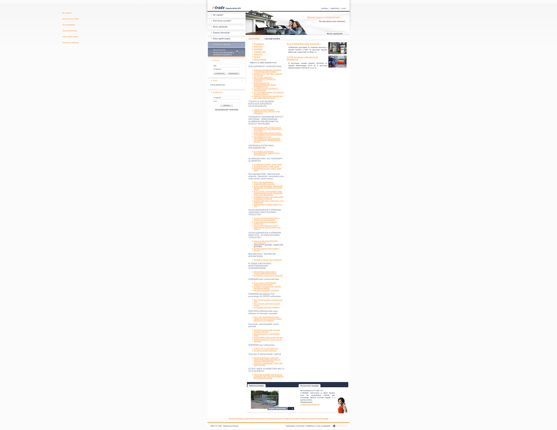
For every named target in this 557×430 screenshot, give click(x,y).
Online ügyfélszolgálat (226, 39)
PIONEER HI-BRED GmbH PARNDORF (268, 260)
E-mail (317, 426)
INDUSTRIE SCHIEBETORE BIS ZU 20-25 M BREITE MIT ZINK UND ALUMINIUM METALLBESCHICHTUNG (269, 376)
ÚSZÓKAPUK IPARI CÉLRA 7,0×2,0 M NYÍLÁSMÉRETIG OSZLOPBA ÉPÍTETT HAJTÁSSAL (268, 129)
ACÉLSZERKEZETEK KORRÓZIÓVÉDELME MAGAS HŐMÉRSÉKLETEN (265, 84)
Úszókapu (269, 418)
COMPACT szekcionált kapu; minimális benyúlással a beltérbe (267, 287)
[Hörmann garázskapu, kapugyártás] (226, 11)
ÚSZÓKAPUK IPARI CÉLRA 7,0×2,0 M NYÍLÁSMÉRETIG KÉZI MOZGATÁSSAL (268, 134)
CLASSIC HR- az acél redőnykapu (266, 348)
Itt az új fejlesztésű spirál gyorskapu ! (304, 43)
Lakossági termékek (272, 39)
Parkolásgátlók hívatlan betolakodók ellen (268, 337)
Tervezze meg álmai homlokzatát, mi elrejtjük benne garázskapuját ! (266, 219)
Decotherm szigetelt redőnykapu (265, 350)
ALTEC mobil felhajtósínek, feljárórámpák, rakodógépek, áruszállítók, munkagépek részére (268, 187)
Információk (300, 426)
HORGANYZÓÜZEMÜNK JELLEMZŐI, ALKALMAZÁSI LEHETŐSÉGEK (268, 71)
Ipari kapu (278, 418)
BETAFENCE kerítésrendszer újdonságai (268, 275)
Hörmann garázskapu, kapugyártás (241, 418)
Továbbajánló (325, 426)
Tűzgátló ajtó (287, 418)
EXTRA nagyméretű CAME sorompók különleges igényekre (267, 331)
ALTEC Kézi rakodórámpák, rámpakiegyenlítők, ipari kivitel (264, 183)
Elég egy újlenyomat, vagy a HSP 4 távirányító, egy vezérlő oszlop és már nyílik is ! (267, 227)
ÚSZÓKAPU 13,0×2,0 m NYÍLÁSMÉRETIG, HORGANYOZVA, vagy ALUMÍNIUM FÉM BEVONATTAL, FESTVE (267, 139)
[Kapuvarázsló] (226, 56)
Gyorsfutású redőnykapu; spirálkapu (267, 307)
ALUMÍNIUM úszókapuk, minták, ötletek (268, 164)
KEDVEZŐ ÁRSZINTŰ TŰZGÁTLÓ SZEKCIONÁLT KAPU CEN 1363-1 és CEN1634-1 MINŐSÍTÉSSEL (267, 359)
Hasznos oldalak (322, 418)
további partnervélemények (310, 404)
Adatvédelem (290, 426)
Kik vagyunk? (226, 15)
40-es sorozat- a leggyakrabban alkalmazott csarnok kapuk (265, 283)
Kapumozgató (260, 418)
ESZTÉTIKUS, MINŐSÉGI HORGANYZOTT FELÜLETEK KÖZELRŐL (265, 79)
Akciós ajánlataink (226, 27)
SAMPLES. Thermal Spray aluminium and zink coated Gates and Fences (268, 97)
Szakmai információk (226, 33)
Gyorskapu (304, 418)
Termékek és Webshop (226, 45)
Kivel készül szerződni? (226, 21)
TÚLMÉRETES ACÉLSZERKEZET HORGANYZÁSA (266, 89)
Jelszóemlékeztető (221, 109)
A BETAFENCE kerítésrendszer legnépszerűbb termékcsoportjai (265, 272)
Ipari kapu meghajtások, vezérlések (266, 290)
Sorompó (312, 418)
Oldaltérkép (310, 426)
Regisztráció (233, 109)
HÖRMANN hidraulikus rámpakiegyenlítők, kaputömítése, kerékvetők (269, 198)
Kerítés (295, 418)
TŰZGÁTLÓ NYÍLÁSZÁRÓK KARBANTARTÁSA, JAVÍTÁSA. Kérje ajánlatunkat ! (267, 111)
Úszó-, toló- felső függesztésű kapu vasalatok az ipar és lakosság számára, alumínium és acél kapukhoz (268, 318)
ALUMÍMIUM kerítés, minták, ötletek (266, 166)
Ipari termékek (254, 39)
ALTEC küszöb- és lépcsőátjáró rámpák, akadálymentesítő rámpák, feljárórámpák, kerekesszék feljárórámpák (268, 193)
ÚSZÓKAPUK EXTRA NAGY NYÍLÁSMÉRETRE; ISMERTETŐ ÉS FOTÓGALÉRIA (267, 153)
